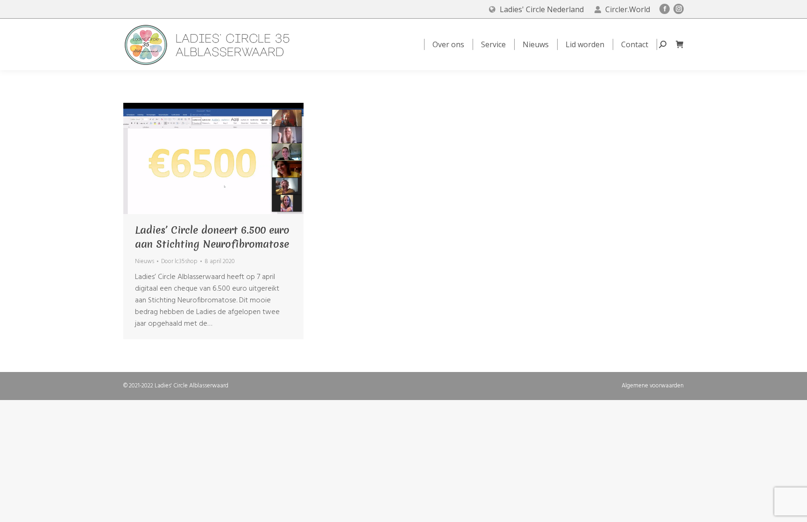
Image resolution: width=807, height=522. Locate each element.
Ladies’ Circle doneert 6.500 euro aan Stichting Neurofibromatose (212, 237)
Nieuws (144, 261)
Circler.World (627, 9)
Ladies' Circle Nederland (542, 9)
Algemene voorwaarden (653, 386)
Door (179, 261)
